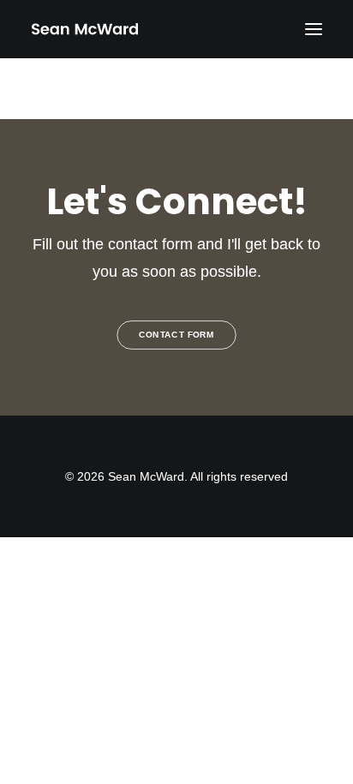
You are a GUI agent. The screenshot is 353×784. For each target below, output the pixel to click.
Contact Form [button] (176, 335)
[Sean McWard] (84, 29)
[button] (313, 29)
